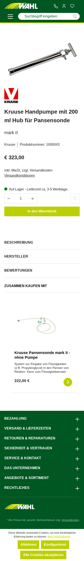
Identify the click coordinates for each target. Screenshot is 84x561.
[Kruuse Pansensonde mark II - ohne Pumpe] (36, 325)
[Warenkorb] (78, 6)
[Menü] (10, 17)
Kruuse (9, 144)
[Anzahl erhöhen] (32, 198)
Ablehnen (28, 544)
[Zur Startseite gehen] (21, 6)
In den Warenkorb (42, 211)
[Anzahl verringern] (8, 198)
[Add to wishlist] (75, 198)
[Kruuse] (11, 96)
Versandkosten (70, 520)
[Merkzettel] (72, 6)
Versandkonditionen (19, 175)
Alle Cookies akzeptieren (43, 555)
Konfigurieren (55, 544)
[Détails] (68, 382)
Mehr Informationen (59, 536)
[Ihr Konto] (64, 6)
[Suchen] (75, 16)
